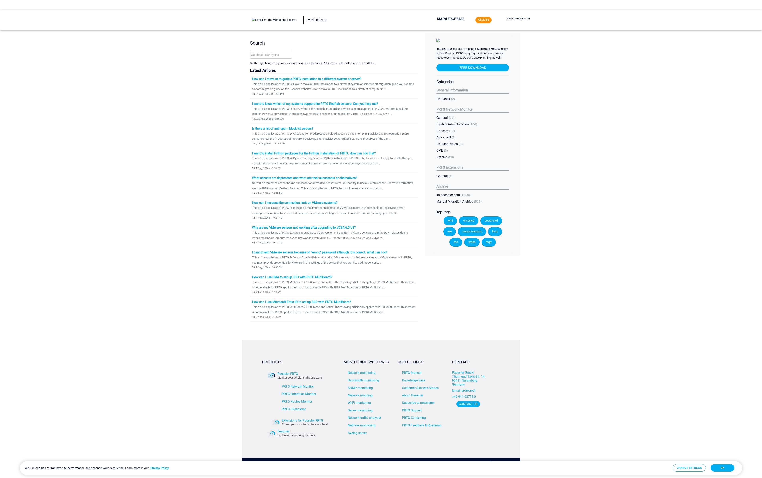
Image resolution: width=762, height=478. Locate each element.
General (444, 117)
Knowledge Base (450, 19)
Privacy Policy (159, 468)
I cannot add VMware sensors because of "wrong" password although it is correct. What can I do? (320, 252)
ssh (456, 242)
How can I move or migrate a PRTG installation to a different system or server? (306, 79)
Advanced (445, 137)
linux (495, 231)
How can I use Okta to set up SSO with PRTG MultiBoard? (292, 277)
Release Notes (449, 143)
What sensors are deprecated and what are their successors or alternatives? (304, 178)
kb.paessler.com (453, 194)
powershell (491, 220)
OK (722, 467)
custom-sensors (472, 231)
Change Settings (689, 467)
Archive (444, 157)
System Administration (456, 124)
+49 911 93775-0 (464, 397)
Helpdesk (445, 98)
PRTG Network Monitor (454, 109)
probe (471, 242)
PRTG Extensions (449, 167)
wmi (450, 220)
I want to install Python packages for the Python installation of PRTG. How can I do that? (314, 153)
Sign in (483, 20)
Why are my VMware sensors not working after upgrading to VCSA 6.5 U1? (304, 227)
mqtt (489, 242)
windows (468, 220)
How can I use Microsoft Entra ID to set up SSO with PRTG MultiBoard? (301, 302)
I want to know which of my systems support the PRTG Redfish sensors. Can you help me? (315, 104)
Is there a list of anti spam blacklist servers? (282, 128)
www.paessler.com (518, 18)
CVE (441, 150)
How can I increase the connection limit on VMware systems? (295, 203)
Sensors (445, 130)
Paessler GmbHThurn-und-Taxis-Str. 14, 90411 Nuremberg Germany (469, 378)
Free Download (472, 68)
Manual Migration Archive (458, 201)
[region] (381, 468)
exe (449, 231)
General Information (452, 90)
